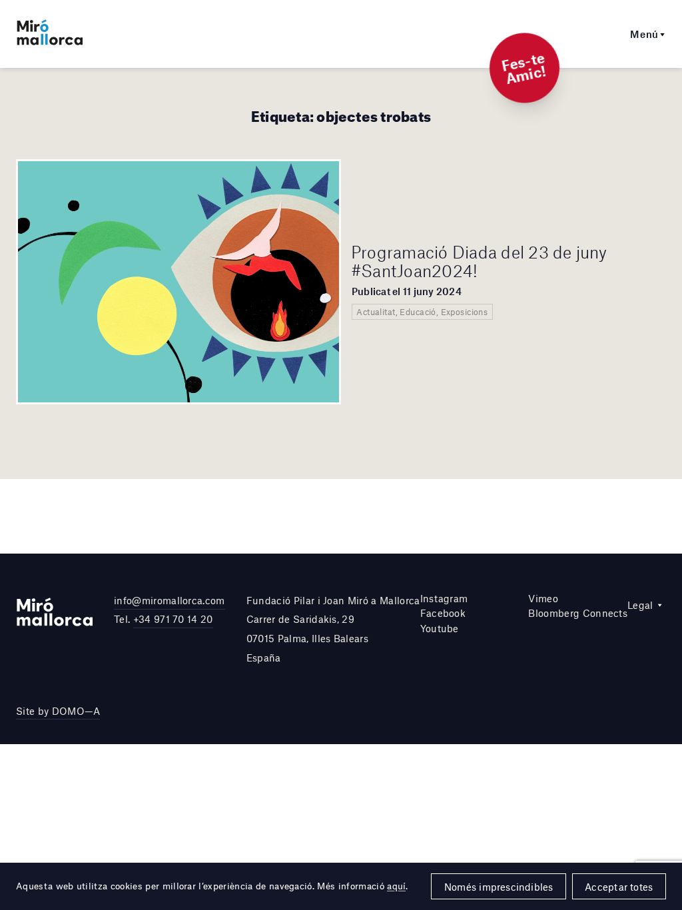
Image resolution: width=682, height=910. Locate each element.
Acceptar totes (619, 887)
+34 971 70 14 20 (173, 619)
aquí (396, 886)
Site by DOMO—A (58, 711)
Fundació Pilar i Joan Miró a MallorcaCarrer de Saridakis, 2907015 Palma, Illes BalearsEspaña (333, 629)
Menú (644, 34)
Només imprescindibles (498, 887)
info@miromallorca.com (169, 600)
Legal (640, 605)
